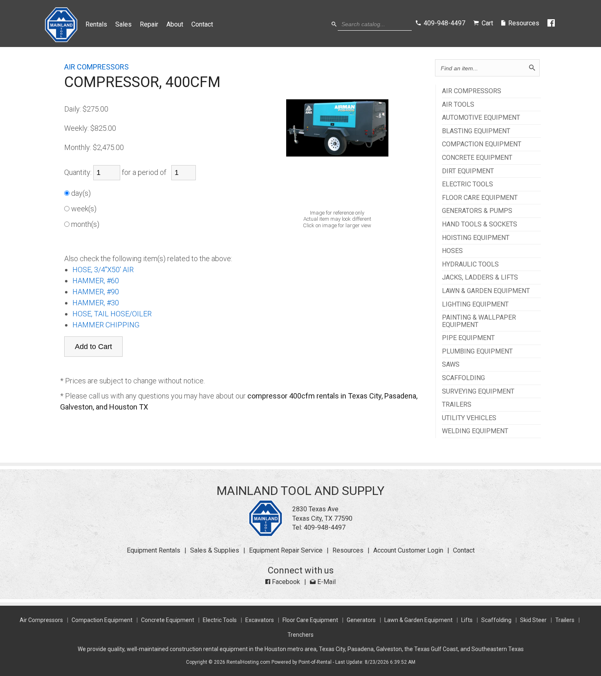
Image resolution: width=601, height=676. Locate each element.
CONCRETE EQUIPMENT (477, 157)
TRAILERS (456, 404)
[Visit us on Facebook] (551, 23)
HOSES (452, 251)
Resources (347, 550)
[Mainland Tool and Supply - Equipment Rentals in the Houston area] (61, 40)
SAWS (451, 364)
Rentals (96, 24)
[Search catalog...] (334, 24)
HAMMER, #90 (95, 291)
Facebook (285, 582)
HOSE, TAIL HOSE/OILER (112, 313)
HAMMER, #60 (95, 280)
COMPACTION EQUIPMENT (481, 144)
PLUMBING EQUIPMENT (477, 351)
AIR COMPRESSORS (471, 91)
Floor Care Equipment (310, 620)
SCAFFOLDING (463, 378)
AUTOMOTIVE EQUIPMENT (481, 117)
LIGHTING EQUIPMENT (475, 304)
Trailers (564, 620)
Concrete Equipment (167, 620)
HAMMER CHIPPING (105, 324)
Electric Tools (220, 620)
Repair (149, 24)
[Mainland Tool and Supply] (266, 534)
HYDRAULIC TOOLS (470, 264)
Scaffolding (496, 620)
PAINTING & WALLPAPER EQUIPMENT (479, 321)
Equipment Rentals (153, 550)
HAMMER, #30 (95, 302)
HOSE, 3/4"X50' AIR (103, 269)
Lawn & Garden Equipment (418, 620)
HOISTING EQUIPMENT (475, 238)
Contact (202, 24)
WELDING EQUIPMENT (475, 431)
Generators (361, 620)
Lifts (467, 620)
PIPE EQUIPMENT (468, 338)
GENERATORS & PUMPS (477, 211)
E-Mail (326, 582)
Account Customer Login (408, 550)
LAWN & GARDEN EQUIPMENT (486, 291)
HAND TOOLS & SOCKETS (479, 224)
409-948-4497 (324, 527)
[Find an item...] (532, 68)
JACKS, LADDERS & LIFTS (480, 277)
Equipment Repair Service (286, 550)
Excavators (259, 620)
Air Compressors (41, 620)
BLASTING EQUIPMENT (476, 131)
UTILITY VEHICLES (469, 418)
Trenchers (300, 634)
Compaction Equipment (102, 620)
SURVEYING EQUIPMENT (478, 391)
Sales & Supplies (214, 550)
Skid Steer (533, 620)
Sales (123, 24)
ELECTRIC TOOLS (467, 184)
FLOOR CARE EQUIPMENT (480, 197)
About (174, 24)
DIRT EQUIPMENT (468, 171)
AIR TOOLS (458, 104)
